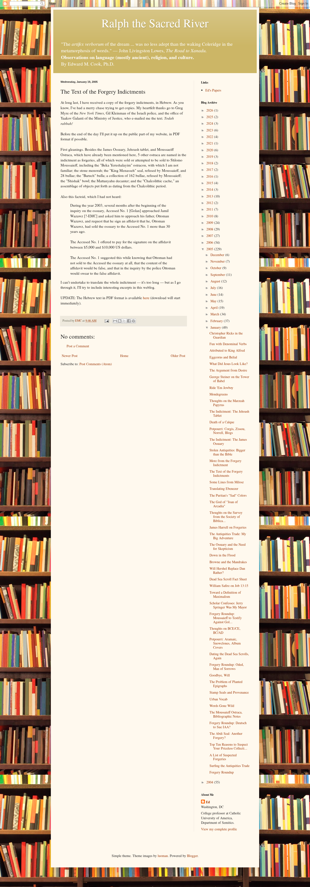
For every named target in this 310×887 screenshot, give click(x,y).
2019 (210, 156)
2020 (210, 150)
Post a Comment (78, 346)
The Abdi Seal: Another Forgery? (225, 735)
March (215, 314)
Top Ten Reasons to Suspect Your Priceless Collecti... (228, 746)
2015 (210, 183)
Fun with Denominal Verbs (228, 343)
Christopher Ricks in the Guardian (226, 335)
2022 (210, 136)
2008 (210, 229)
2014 (210, 189)
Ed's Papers (213, 90)
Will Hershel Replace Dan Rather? (227, 570)
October (216, 267)
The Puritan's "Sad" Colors (228, 495)
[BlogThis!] (119, 320)
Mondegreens (218, 394)
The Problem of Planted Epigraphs (225, 683)
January (216, 327)
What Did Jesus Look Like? (228, 363)
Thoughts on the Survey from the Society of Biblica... (225, 516)
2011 (210, 209)
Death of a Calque (221, 422)
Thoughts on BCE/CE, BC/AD (224, 630)
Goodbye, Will (219, 675)
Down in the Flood (222, 555)
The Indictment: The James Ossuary (228, 441)
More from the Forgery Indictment (225, 462)
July (213, 287)
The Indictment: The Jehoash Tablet (229, 413)
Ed (208, 802)
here (146, 297)
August (215, 281)
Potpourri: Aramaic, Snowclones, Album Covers (225, 643)
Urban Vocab (218, 699)
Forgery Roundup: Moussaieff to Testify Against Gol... (225, 617)
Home (124, 355)
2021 (210, 143)
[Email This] (115, 320)
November (218, 261)
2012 (210, 202)
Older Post (178, 355)
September (218, 274)
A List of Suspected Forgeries (223, 757)
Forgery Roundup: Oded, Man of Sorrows (226, 666)
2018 (210, 163)
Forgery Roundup (221, 772)
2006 (210, 242)
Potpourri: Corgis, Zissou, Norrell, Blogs (227, 430)
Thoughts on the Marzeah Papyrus (226, 402)
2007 (210, 235)
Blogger (192, 855)
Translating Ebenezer (223, 488)
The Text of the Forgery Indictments (226, 473)
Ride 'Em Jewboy (221, 387)
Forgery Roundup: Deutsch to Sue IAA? (228, 724)
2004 (210, 782)
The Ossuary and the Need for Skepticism (227, 546)
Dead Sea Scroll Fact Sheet (228, 579)
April (214, 307)
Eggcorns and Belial (223, 357)
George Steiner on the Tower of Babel (229, 378)
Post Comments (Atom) (95, 364)
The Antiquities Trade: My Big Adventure (227, 535)
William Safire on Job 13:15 (228, 585)
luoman (163, 855)
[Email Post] (106, 320)
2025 (210, 116)
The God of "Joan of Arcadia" (223, 504)
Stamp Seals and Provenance (229, 692)
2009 (210, 222)
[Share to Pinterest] (133, 320)
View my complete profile (219, 829)
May (213, 301)
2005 (210, 249)
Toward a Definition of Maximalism (225, 594)
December (217, 254)
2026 (210, 110)
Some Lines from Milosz (226, 482)
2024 (210, 123)
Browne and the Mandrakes (228, 562)
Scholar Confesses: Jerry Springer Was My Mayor (228, 605)
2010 (210, 216)
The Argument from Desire (228, 370)
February (217, 320)
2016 (210, 176)
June (213, 294)
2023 (210, 130)
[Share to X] (124, 320)
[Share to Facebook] (128, 320)
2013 (210, 196)
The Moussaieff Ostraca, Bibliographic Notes (225, 714)
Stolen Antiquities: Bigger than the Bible (227, 452)
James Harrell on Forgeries (227, 527)
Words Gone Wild (221, 705)
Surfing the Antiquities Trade (229, 765)
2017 (210, 169)
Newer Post (70, 355)
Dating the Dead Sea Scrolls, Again (229, 656)
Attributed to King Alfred (227, 350)
